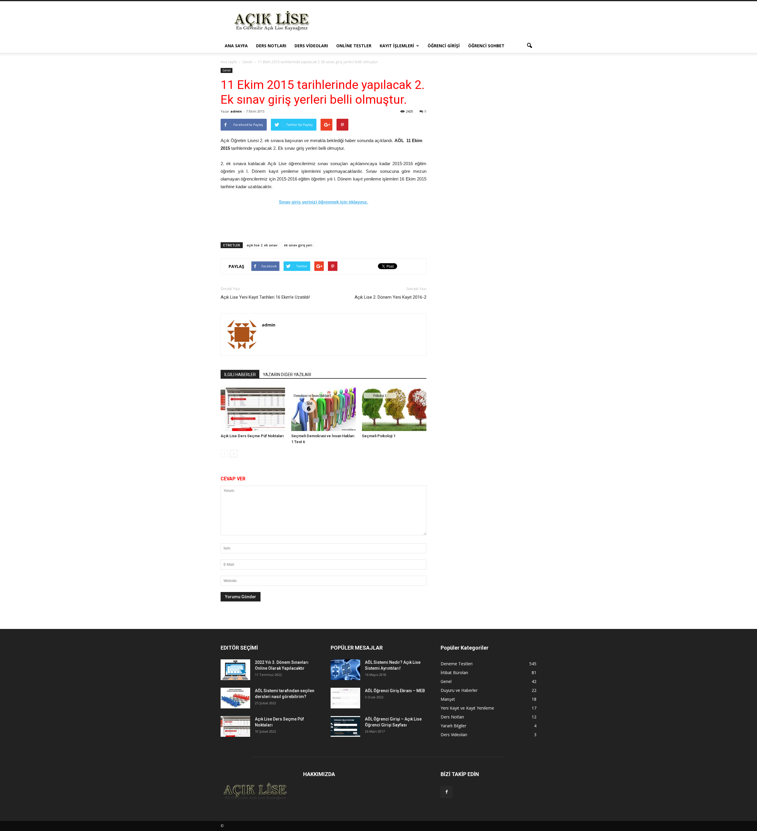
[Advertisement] (428, 22)
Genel (226, 70)
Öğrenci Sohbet (486, 45)
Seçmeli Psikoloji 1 (378, 436)
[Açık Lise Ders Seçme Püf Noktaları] (253, 409)
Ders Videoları (311, 45)
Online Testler (353, 45)
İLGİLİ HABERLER (240, 374)
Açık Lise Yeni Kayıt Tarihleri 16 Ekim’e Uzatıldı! (265, 297)
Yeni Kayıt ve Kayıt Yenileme (467, 708)
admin (236, 111)
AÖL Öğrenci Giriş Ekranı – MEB (395, 690)
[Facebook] (446, 792)
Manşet (448, 699)
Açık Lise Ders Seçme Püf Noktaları (252, 436)
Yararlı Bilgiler (453, 725)
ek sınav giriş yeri (298, 245)
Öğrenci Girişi (444, 45)
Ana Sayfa (236, 45)
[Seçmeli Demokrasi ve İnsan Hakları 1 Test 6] (323, 409)
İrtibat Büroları (454, 672)
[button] (529, 46)
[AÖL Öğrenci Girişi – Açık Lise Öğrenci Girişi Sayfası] (345, 726)
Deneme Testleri (457, 663)
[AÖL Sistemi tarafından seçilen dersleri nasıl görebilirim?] (235, 698)
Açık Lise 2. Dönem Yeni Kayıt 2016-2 (390, 297)
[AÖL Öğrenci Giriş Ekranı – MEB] (345, 698)
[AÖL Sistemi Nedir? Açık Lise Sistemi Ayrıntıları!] (345, 669)
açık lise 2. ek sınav (262, 245)
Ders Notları (271, 45)
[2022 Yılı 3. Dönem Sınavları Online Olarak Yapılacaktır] (235, 669)
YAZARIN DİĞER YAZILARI (287, 374)
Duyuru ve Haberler (459, 690)
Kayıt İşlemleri (397, 45)
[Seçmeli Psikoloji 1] (394, 409)
